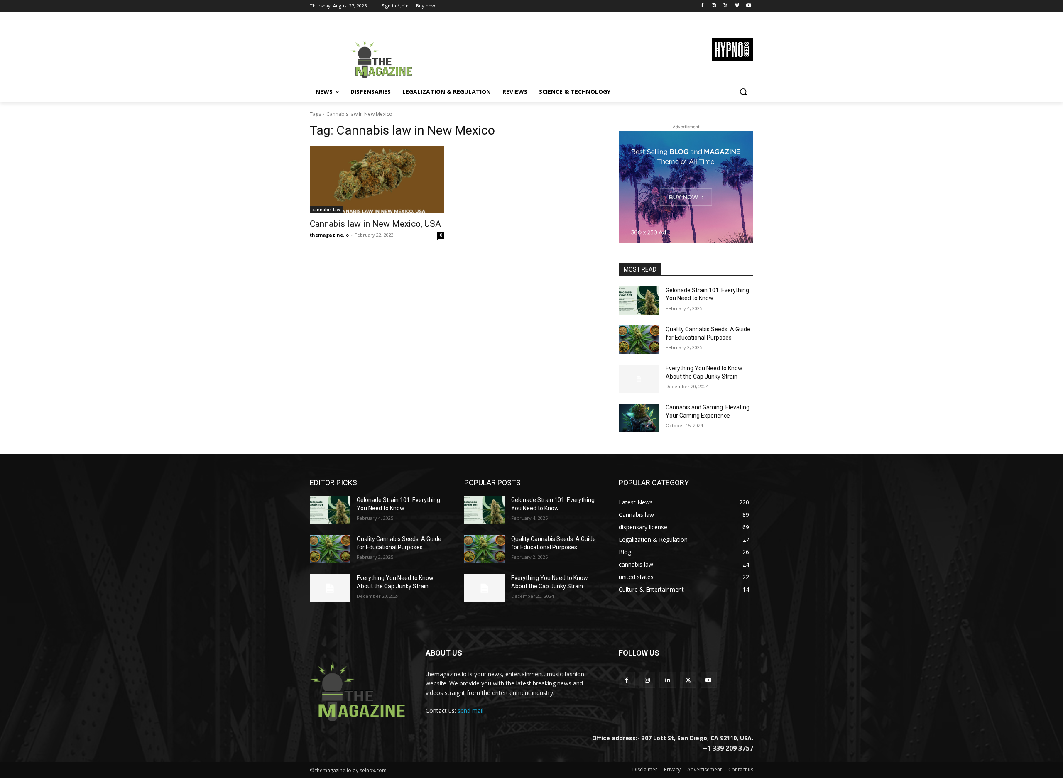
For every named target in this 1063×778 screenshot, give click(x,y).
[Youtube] (748, 6)
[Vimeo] (737, 6)
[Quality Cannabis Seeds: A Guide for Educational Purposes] (639, 339)
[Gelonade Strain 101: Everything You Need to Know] (639, 300)
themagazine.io (329, 235)
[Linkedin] (667, 680)
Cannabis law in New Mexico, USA (375, 224)
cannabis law (326, 210)
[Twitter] (725, 6)
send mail (470, 710)
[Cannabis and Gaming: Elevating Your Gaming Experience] (639, 418)
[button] (743, 92)
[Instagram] (714, 6)
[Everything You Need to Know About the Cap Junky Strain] (639, 379)
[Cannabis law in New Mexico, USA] (377, 179)
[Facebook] (702, 6)
